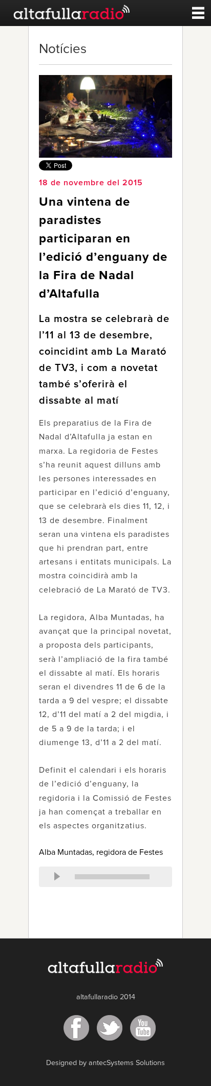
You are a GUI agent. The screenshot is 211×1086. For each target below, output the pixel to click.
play (57, 876)
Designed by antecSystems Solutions (105, 1063)
